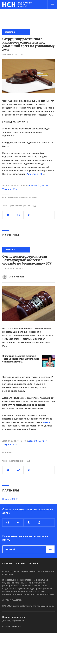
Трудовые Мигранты (19, 205)
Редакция (7, 563)
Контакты (20, 563)
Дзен (41, 185)
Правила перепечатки (13, 617)
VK (47, 185)
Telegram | (7, 189)
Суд (34, 205)
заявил (46, 422)
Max (15, 189)
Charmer (17, 626)
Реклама (33, 563)
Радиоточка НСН (34, 174)
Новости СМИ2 (10, 499)
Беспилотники (16, 461)
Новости (32, 185)
